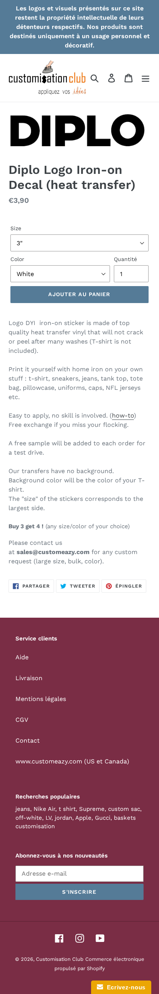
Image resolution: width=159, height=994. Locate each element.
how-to (123, 415)
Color (17, 259)
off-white (28, 817)
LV (48, 817)
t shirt (67, 808)
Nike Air (44, 808)
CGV (21, 719)
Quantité (125, 259)
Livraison (28, 678)
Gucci (102, 817)
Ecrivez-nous (124, 987)
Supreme (92, 808)
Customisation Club (59, 959)
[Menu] (145, 78)
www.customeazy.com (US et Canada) (72, 761)
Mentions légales (40, 699)
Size (15, 228)
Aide (22, 657)
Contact (27, 740)
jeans (22, 808)
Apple (83, 817)
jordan (63, 817)
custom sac (124, 808)
